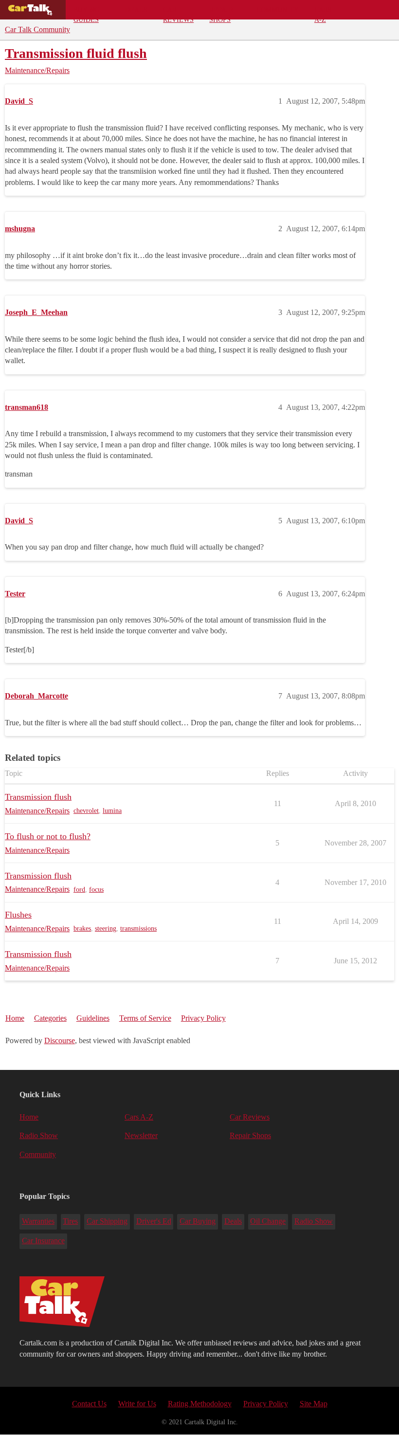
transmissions (138, 928)
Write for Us (137, 1403)
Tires (70, 1221)
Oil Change (268, 1221)
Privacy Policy (203, 1018)
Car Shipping (107, 1221)
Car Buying (198, 1221)
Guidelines (92, 1018)
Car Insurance (43, 1240)
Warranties (38, 1221)
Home (14, 1018)
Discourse (59, 1040)
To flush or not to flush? (48, 836)
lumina (112, 810)
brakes (82, 928)
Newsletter (141, 1135)
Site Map (313, 1403)
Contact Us (89, 1403)
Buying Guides (86, 12)
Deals (136, 10)
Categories (50, 1018)
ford (79, 889)
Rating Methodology (200, 1403)
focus (96, 889)
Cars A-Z (323, 12)
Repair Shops (221, 12)
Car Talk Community (37, 29)
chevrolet (86, 810)
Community (277, 10)
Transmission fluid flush (76, 53)
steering (105, 928)
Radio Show (38, 1135)
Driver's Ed (153, 1221)
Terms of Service (145, 1018)
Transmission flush (38, 797)
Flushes (18, 915)
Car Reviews (178, 12)
